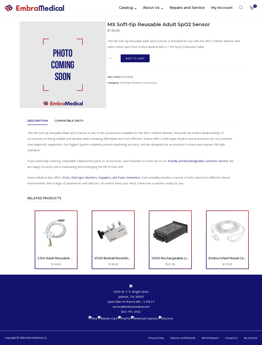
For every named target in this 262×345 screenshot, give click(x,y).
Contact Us (231, 338)
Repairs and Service (187, 8)
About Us (151, 8)
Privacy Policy (156, 338)
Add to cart (135, 58)
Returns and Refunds (183, 338)
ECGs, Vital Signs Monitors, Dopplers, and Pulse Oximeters (101, 177)
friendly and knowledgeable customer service (198, 161)
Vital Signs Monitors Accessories (138, 82)
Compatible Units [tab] (68, 120)
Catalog (126, 8)
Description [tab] (37, 120)
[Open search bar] (241, 7)
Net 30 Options (210, 338)
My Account (222, 8)
